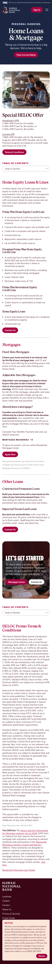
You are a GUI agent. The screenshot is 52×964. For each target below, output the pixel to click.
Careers (6, 905)
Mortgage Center (16, 582)
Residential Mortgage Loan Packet (18, 870)
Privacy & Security (11, 913)
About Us (6, 909)
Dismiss (42, 956)
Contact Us (10, 330)
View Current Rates (26, 55)
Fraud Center (8, 918)
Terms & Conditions (14, 152)
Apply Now (10, 454)
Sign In (37, 9)
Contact (6, 900)
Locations (6, 896)
